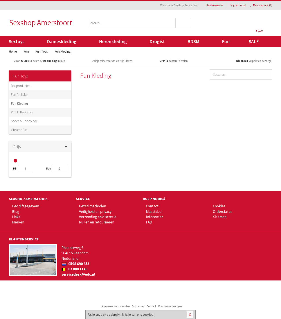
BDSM (193, 41)
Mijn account (238, 5)
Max (48, 168)
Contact (152, 206)
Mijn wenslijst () (262, 5)
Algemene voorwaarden (115, 306)
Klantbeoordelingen (170, 306)
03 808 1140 (77, 269)
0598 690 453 (78, 263)
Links (16, 216)
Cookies (219, 206)
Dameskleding (61, 41)
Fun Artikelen (19, 94)
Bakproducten (20, 86)
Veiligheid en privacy (95, 211)
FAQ (149, 222)
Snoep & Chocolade (24, 121)
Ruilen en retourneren (96, 222)
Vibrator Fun (19, 130)
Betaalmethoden (92, 206)
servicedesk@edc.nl (78, 274)
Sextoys (16, 41)
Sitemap (220, 216)
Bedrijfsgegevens (26, 206)
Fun (226, 41)
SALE (254, 41)
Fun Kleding (19, 103)
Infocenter (154, 216)
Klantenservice (214, 5)
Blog (15, 211)
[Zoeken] (183, 23)
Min (15, 168)
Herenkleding (113, 41)
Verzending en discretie (97, 216)
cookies (148, 314)
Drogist (157, 41)
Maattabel (154, 211)
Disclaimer (138, 306)
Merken (18, 222)
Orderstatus (222, 211)
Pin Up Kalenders (22, 112)
